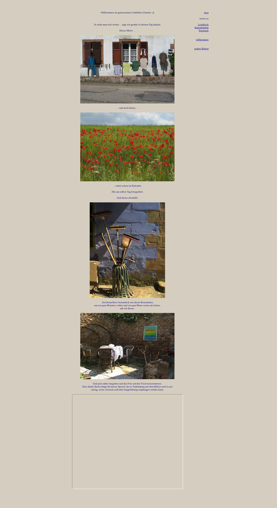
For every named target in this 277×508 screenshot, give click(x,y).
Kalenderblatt (202, 27)
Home (206, 13)
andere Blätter (201, 48)
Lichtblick (203, 24)
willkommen (202, 39)
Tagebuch (204, 30)
